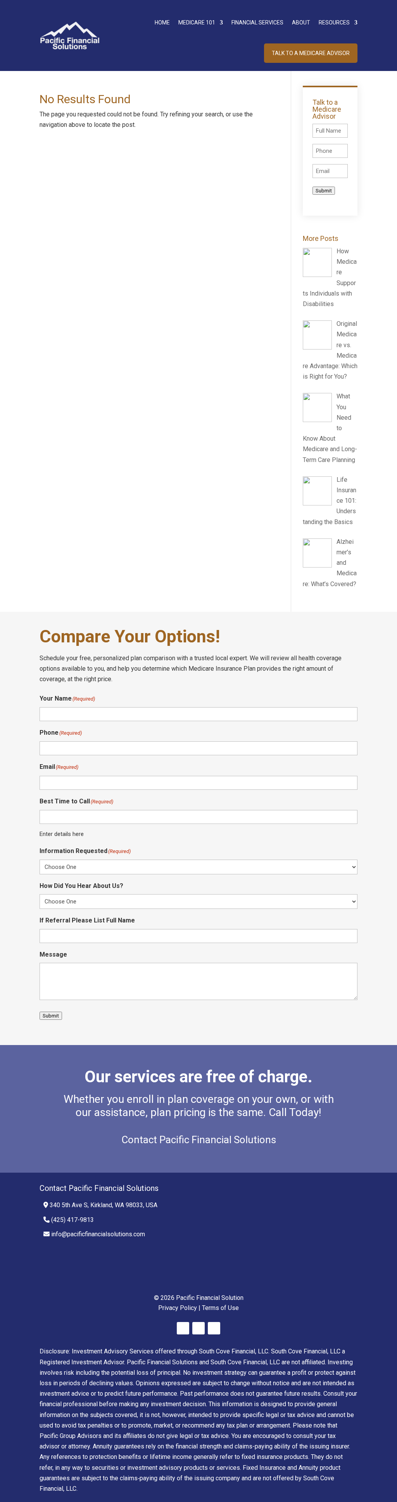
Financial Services (257, 22)
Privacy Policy (177, 1308)
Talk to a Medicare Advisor (311, 53)
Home (162, 22)
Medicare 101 (196, 22)
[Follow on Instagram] (214, 1328)
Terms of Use (220, 1308)
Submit (324, 191)
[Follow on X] (198, 1328)
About (301, 22)
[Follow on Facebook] (183, 1328)
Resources (334, 22)
